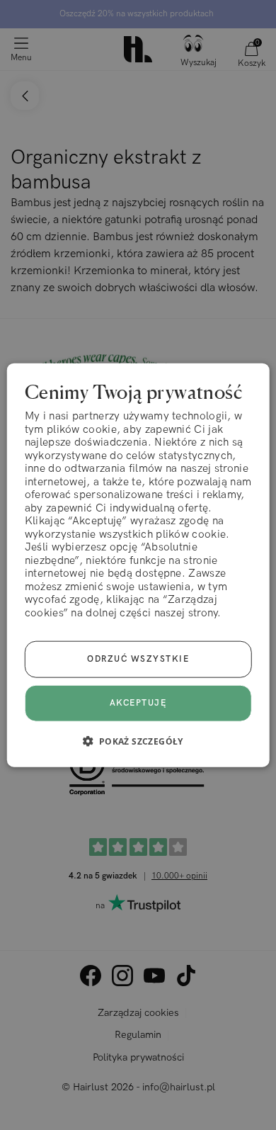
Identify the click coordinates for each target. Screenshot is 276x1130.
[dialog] (138, 565)
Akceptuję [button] (138, 703)
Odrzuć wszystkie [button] (138, 659)
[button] (138, 741)
